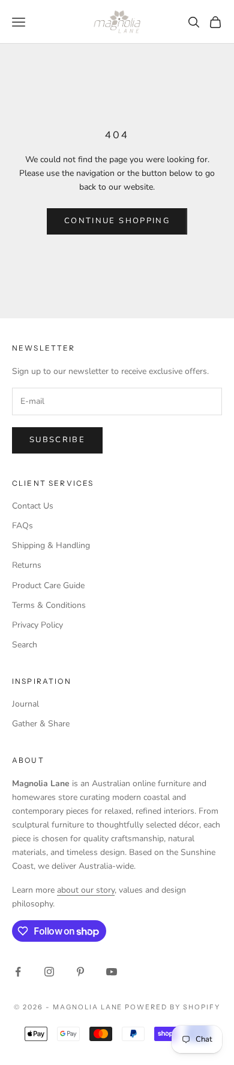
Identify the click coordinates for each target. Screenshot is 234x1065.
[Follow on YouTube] (112, 972)
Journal (25, 704)
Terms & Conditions (49, 605)
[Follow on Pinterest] (80, 972)
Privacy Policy (37, 625)
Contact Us (32, 506)
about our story (86, 890)
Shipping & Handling (51, 545)
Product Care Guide (48, 585)
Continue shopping (117, 220)
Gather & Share (41, 723)
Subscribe (57, 439)
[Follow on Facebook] (18, 972)
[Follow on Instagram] (49, 972)
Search (24, 644)
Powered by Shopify (172, 1007)
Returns (26, 565)
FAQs (22, 525)
